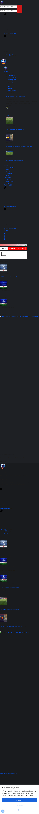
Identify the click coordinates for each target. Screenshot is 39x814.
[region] (19, 799)
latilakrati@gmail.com (10, 33)
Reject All (19, 810)
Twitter (6, 533)
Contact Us (11, 83)
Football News (12, 90)
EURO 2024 (9, 179)
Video (7, 183)
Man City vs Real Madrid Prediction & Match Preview (9, 311)
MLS (9, 87)
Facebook (8, 532)
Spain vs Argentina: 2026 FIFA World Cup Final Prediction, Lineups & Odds (19, 146)
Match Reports (12, 77)
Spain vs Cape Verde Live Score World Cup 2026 (14, 160)
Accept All (19, 800)
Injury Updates (12, 79)
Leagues (6, 166)
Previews (10, 88)
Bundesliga (9, 173)
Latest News (11, 75)
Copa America (10, 181)
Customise (19, 805)
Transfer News (12, 81)
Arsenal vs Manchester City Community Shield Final (15, 129)
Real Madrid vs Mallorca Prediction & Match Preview (15, 96)
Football (6, 71)
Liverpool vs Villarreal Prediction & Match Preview (9, 570)
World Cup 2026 (8, 185)
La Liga (8, 169)
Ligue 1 (8, 175)
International (7, 177)
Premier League (10, 167)
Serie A (8, 171)
